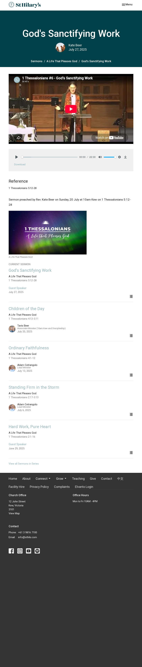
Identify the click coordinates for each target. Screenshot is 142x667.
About (26, 478)
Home (13, 478)
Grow (59, 478)
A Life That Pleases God (62, 61)
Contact (106, 478)
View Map (14, 513)
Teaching (78, 478)
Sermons (36, 61)
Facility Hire (17, 487)
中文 (120, 478)
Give (93, 478)
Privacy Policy (39, 487)
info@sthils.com (27, 537)
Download (19, 164)
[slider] (49, 157)
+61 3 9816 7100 (27, 532)
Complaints (62, 487)
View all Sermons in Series (24, 463)
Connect (41, 478)
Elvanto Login (84, 487)
